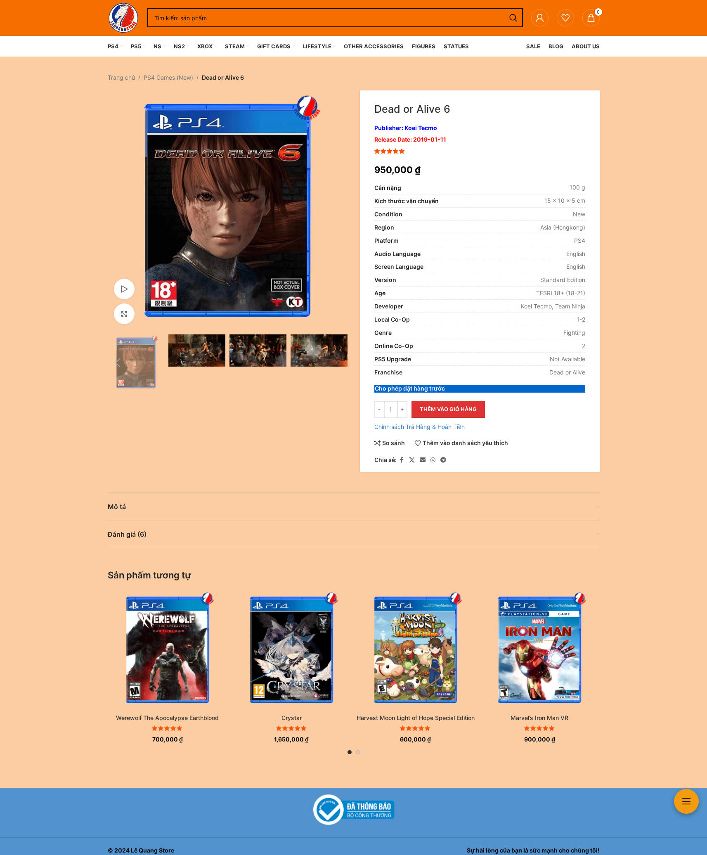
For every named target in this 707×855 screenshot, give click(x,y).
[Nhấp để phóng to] (124, 313)
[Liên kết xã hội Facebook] (402, 460)
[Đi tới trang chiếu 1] (350, 752)
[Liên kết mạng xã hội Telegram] (443, 460)
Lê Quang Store (152, 850)
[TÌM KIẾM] (513, 17)
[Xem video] (124, 289)
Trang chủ (121, 77)
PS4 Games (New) (168, 77)
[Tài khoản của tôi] (540, 17)
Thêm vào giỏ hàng (448, 409)
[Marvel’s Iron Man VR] (540, 650)
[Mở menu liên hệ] (686, 801)
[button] (118, 363)
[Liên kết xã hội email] (422, 460)
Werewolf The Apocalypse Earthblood (167, 717)
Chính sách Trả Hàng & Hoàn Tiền (419, 426)
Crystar (291, 717)
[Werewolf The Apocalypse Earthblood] (168, 650)
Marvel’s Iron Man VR (539, 717)
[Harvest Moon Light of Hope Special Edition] (416, 650)
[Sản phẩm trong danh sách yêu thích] (565, 17)
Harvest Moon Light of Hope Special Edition (416, 717)
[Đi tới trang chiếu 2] (358, 752)
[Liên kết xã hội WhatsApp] (433, 460)
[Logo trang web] (123, 17)
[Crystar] (292, 650)
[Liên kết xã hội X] (412, 460)
